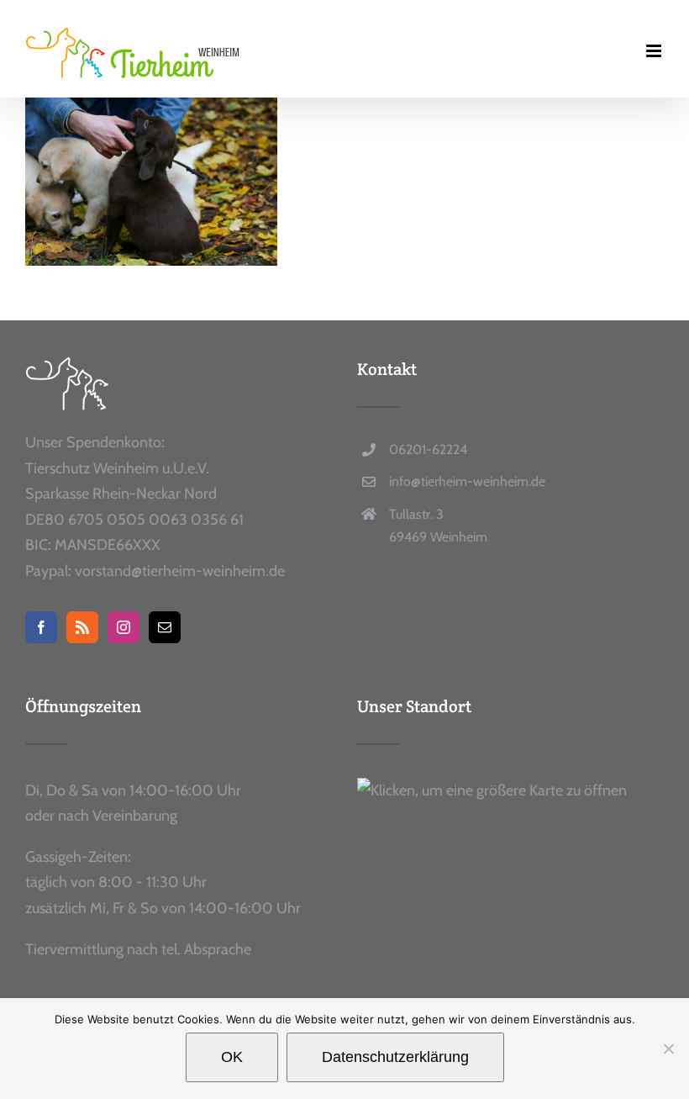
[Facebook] (41, 627)
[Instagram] (123, 627)
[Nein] (668, 1048)
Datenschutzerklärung (395, 1057)
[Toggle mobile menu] (655, 51)
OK (232, 1057)
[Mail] (165, 627)
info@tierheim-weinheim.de (467, 481)
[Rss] (82, 627)
